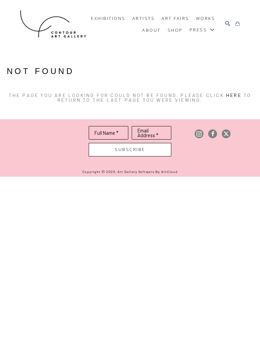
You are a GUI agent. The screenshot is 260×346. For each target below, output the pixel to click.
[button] (202, 30)
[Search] (227, 23)
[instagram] (199, 133)
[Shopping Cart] (237, 23)
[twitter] (226, 133)
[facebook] (212, 133)
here (234, 95)
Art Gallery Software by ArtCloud (147, 172)
